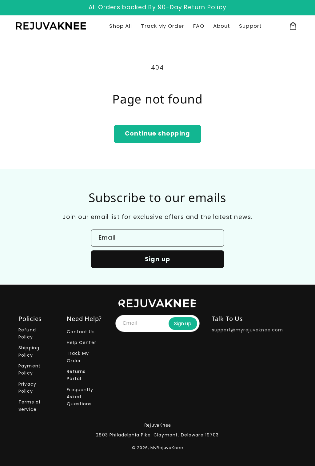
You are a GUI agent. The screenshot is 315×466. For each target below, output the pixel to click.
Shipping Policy (28, 351)
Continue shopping (157, 133)
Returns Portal (76, 375)
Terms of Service (29, 405)
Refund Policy (27, 333)
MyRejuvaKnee (166, 448)
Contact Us (81, 332)
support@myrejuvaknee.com (247, 330)
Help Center (81, 342)
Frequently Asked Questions (80, 397)
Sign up (157, 259)
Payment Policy (29, 369)
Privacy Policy (27, 387)
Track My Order (78, 356)
